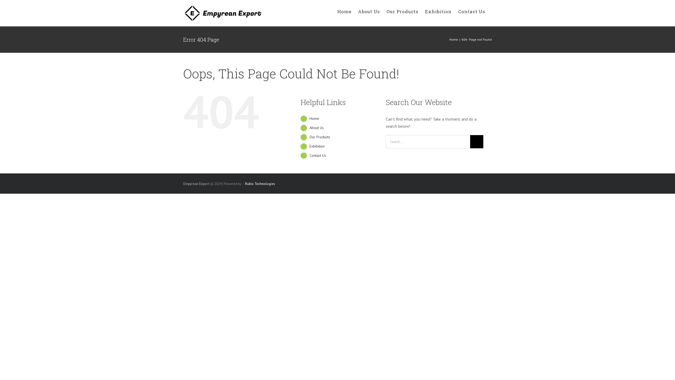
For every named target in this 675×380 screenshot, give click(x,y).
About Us (317, 127)
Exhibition (317, 146)
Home (314, 118)
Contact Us (318, 155)
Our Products (320, 137)
